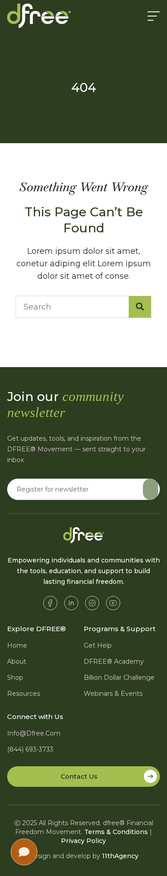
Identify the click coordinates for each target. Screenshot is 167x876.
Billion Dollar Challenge (119, 678)
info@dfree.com (34, 733)
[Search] (140, 307)
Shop (15, 678)
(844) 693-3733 (30, 749)
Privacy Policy (83, 841)
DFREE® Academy (114, 661)
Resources (23, 694)
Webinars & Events (113, 694)
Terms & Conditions (116, 832)
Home (17, 645)
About (16, 661)
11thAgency (120, 856)
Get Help (98, 645)
